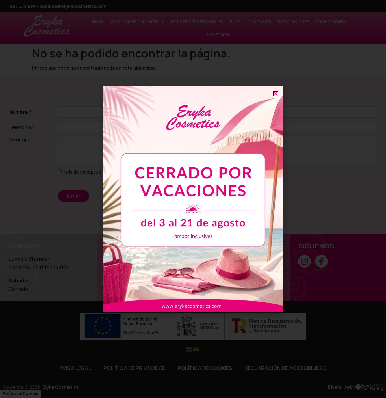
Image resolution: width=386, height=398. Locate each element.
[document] (193, 199)
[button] (276, 94)
